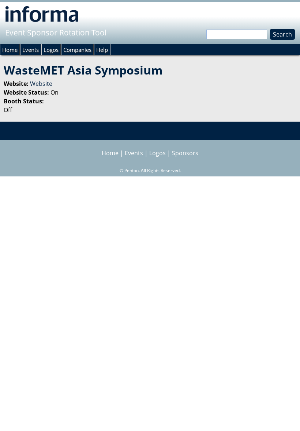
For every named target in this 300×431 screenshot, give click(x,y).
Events (30, 49)
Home (10, 49)
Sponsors (185, 153)
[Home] (42, 14)
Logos (51, 49)
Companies (77, 49)
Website (41, 84)
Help (102, 49)
